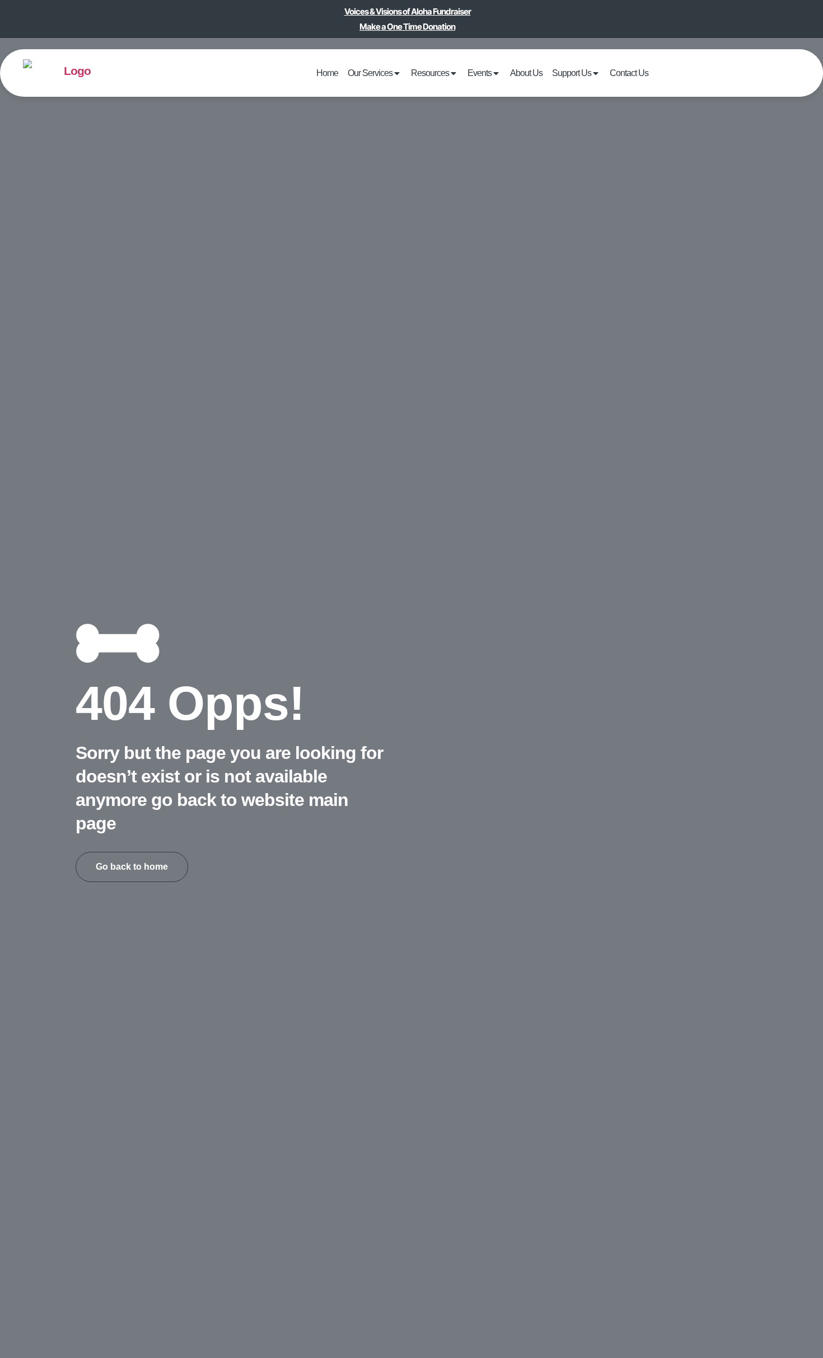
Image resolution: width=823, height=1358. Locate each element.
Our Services (394, 72)
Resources (442, 72)
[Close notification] (805, 19)
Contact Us (595, 72)
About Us (516, 72)
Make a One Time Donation (407, 26)
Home (362, 72)
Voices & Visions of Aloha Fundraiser (407, 11)
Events (480, 72)
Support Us (550, 72)
